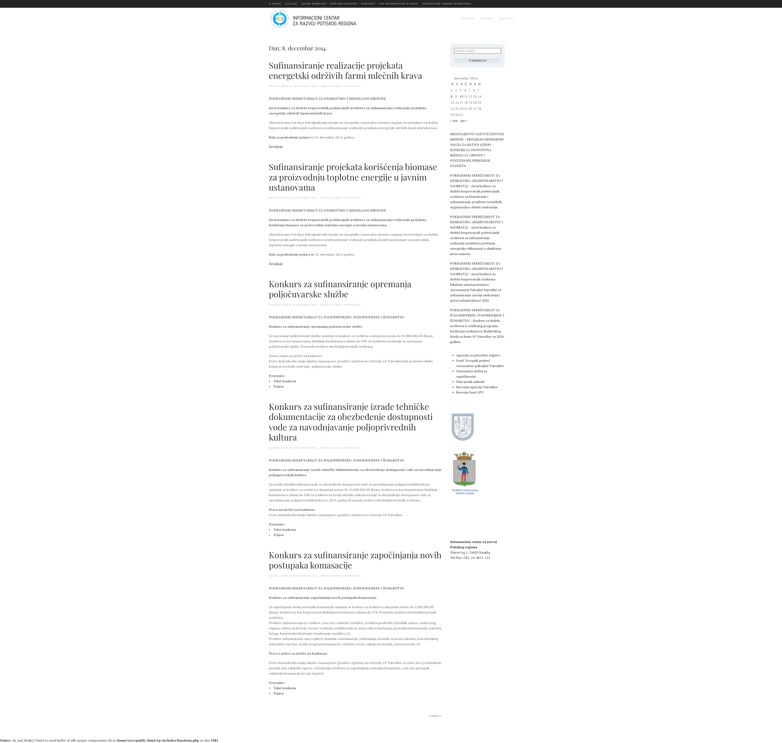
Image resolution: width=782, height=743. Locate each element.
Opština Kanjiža (343, 3)
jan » (463, 120)
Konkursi (352, 86)
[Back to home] (319, 19)
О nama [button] (275, 3)
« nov (454, 120)
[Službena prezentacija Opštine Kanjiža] (464, 472)
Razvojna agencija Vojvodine (477, 387)
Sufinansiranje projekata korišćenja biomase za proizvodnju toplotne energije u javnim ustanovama (353, 177)
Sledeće (434, 715)
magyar (467, 18)
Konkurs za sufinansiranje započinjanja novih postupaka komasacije (355, 560)
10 (461, 96)
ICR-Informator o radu (398, 3)
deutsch (506, 18)
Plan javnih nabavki (470, 381)
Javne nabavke (313, 3)
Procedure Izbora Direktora (446, 3)
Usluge (291, 3)
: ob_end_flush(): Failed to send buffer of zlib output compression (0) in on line (109, 740)
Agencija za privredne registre (478, 355)
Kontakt (368, 3)
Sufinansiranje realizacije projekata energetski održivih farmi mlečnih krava (345, 70)
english (486, 18)
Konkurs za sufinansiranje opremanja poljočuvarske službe (340, 289)
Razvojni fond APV (470, 392)
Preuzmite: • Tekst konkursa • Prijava (282, 381)
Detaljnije (276, 146)
